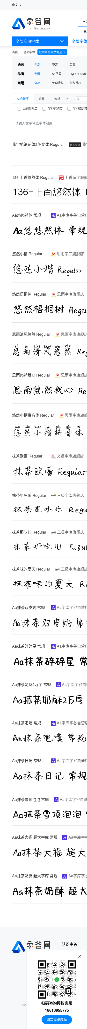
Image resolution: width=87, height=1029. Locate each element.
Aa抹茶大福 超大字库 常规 (35, 837)
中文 (55, 64)
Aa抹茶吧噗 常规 (26, 723)
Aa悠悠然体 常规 (26, 215)
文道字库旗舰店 (70, 456)
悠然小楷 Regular (27, 253)
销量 (41, 99)
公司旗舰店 (30, 108)
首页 (15, 52)
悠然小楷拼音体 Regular (33, 415)
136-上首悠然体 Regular (33, 177)
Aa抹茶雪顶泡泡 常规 (30, 799)
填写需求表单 (57, 1019)
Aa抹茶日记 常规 (26, 760)
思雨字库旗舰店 (70, 253)
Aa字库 (56, 73)
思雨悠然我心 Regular (31, 375)
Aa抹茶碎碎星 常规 (28, 646)
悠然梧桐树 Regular (29, 294)
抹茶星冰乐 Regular (29, 495)
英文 (72, 64)
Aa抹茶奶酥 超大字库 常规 (35, 876)
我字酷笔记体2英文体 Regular (38, 144)
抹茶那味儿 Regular (29, 532)
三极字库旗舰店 (70, 495)
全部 (37, 64)
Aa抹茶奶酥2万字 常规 (31, 684)
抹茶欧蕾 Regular (27, 456)
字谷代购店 (55, 108)
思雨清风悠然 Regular (31, 334)
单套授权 (58, 83)
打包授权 (75, 83)
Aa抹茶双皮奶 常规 (28, 607)
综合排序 (23, 99)
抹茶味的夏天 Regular (31, 569)
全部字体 (29, 52)
